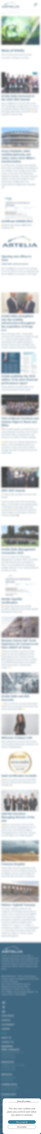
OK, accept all (21, 1122)
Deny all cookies (24, 1101)
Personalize (22, 1127)
